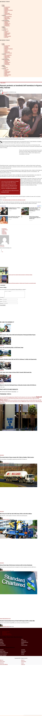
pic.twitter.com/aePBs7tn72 (11, 188)
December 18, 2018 (5, 192)
